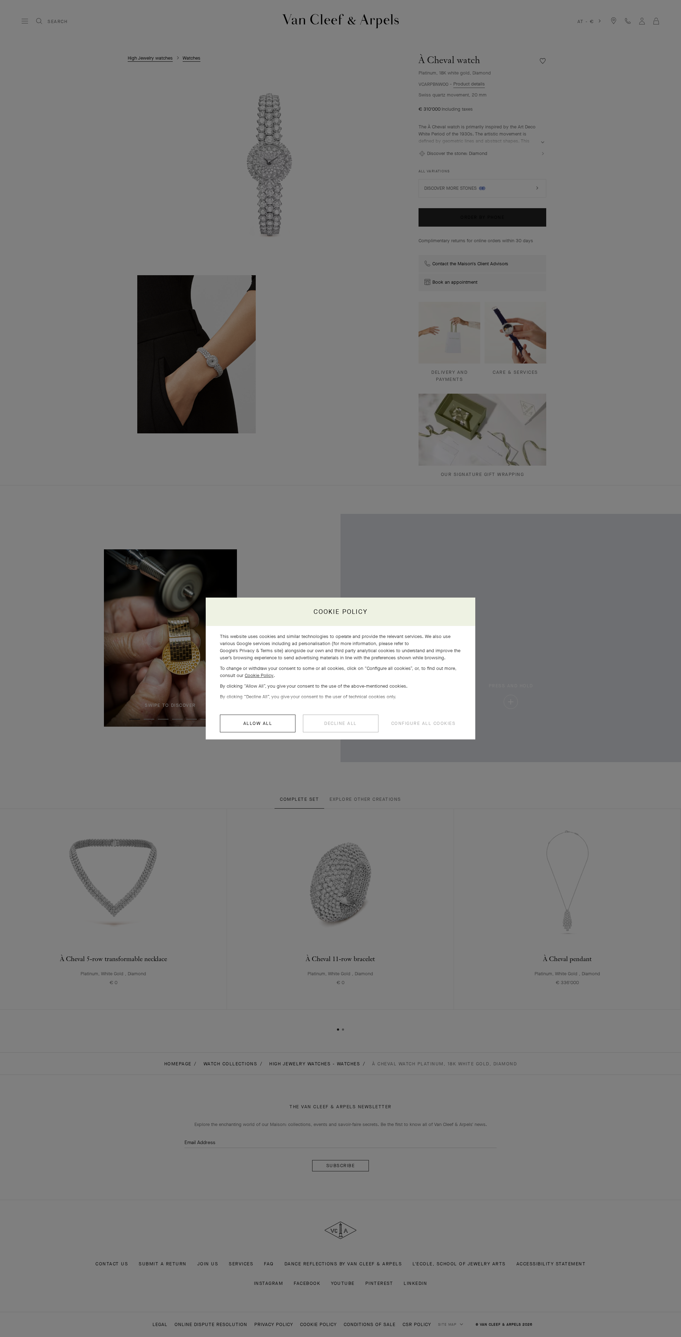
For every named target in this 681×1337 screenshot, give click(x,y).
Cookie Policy (259, 675)
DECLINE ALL (340, 723)
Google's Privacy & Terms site (251, 651)
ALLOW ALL (257, 723)
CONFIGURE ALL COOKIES (423, 723)
